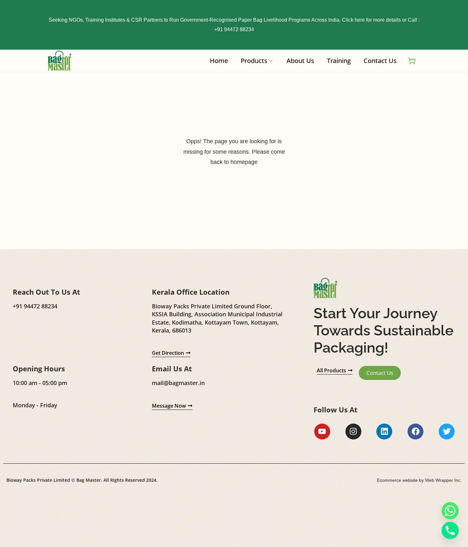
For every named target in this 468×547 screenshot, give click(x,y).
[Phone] (450, 530)
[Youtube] (322, 431)
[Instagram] (353, 431)
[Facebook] (415, 431)
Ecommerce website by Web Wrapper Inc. (419, 480)
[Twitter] (447, 431)
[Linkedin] (384, 431)
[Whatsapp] (450, 510)
